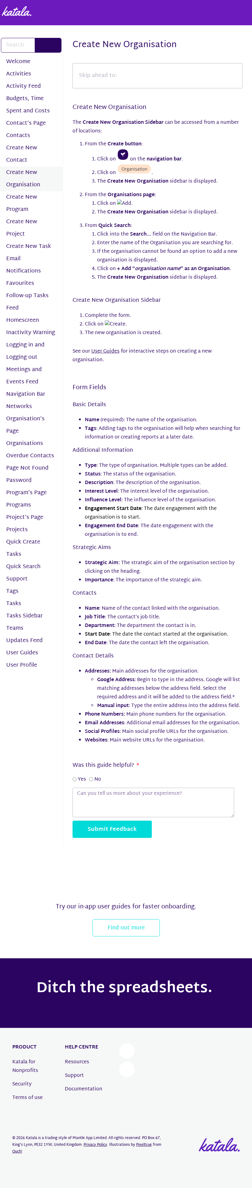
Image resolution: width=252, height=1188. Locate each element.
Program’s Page (26, 493)
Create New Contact (21, 154)
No (97, 779)
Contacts (18, 136)
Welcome (18, 62)
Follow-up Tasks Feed (27, 302)
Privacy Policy (95, 1145)
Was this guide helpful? (104, 765)
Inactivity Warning (30, 333)
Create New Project (21, 228)
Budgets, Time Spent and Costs (28, 105)
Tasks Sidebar (24, 616)
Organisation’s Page (25, 425)
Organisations (24, 443)
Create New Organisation (23, 179)
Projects (17, 530)
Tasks (13, 604)
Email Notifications (23, 265)
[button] (92, 866)
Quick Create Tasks (23, 548)
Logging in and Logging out (25, 351)
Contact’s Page (26, 123)
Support (17, 579)
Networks (19, 407)
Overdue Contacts (30, 456)
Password (19, 480)
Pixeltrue (144, 1145)
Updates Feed (24, 641)
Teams (14, 628)
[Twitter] (127, 1051)
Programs (18, 505)
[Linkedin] (127, 1069)
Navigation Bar (25, 394)
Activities (18, 74)
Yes (82, 779)
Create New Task (28, 246)
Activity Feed (23, 86)
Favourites (20, 283)
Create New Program (21, 203)
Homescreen (22, 320)
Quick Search (23, 567)
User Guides (22, 653)
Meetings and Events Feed (24, 376)
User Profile (21, 665)
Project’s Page (24, 517)
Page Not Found (27, 468)
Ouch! (17, 1151)
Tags (12, 591)
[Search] (48, 45)
